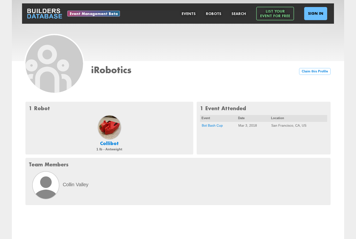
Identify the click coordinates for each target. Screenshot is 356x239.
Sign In (315, 13)
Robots (213, 13)
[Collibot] (109, 127)
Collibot (109, 143)
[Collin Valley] (45, 185)
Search (239, 13)
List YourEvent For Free (275, 13)
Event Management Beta (94, 13)
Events (189, 13)
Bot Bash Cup (212, 125)
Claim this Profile (315, 71)
